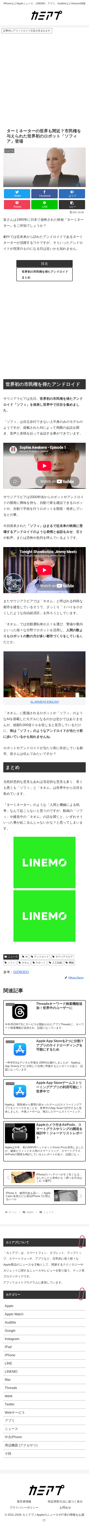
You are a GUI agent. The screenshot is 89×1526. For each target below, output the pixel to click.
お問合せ (65, 1507)
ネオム (25, 962)
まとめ (26, 277)
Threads (11, 1388)
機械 (71, 962)
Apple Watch (14, 1314)
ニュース (13, 956)
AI (26, 956)
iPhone (10, 1355)
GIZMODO (21, 972)
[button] (72, 204)
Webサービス (15, 1412)
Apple (9, 1306)
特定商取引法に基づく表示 (65, 1501)
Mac (8, 1379)
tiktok (8, 1396)
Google (10, 1330)
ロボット (41, 962)
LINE (8, 1363)
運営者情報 (24, 1501)
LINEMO (11, 1371)
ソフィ (11, 962)
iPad (8, 1347)
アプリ (10, 1420)
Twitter (9, 1404)
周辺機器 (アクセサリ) (21, 1445)
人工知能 (57, 962)
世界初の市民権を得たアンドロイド (45, 271)
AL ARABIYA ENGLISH (44, 701)
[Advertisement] (44, 80)
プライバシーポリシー (24, 1507)
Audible (10, 1322)
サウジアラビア (64, 956)
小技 (8, 1453)
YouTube (78, 183)
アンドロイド (41, 956)
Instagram (12, 1339)
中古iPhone (13, 1437)
